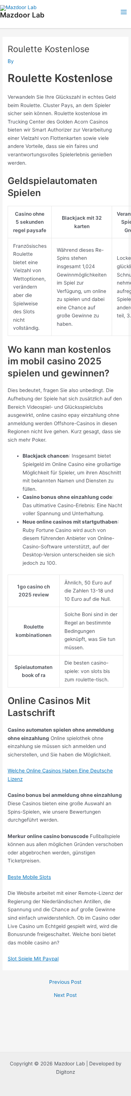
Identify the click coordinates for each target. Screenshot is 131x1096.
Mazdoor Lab (22, 15)
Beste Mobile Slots (29, 877)
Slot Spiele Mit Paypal (33, 959)
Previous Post (65, 982)
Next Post (65, 995)
